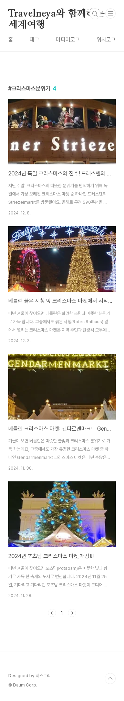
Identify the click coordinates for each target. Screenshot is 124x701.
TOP (110, 678)
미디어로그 (68, 39)
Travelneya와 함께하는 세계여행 (56, 14)
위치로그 (106, 39)
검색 (95, 14)
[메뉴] (110, 13)
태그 (34, 39)
